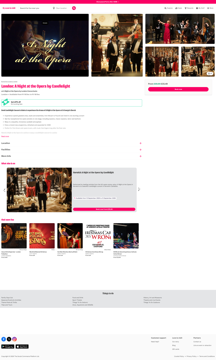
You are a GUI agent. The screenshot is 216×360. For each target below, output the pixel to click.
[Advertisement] (108, 277)
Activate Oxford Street (119, 255)
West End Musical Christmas (38, 252)
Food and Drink (77, 298)
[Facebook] (3, 339)
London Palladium (6, 255)
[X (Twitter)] (9, 339)
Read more (5, 136)
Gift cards (175, 349)
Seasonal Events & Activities (11, 300)
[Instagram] (14, 339)
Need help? (155, 342)
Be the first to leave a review (9, 81)
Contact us (197, 342)
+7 (211, 73)
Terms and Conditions (207, 356)
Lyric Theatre (33, 253)
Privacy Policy (192, 356)
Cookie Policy (179, 356)
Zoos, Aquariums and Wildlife (82, 305)
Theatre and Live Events (152, 300)
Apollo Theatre (61, 253)
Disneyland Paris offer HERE (106, 2)
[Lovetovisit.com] (9, 8)
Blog (174, 345)
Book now (178, 89)
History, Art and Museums (153, 298)
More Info (6, 156)
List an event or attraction (202, 345)
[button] (9, 81)
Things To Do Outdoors (152, 302)
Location (5, 143)
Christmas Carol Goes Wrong (94, 252)
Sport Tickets (77, 300)
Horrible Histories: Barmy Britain (67, 252)
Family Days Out (7, 298)
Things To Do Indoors (80, 302)
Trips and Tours (6, 305)
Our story (175, 342)
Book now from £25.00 (104, 209)
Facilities (5, 149)
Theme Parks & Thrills (9, 302)
